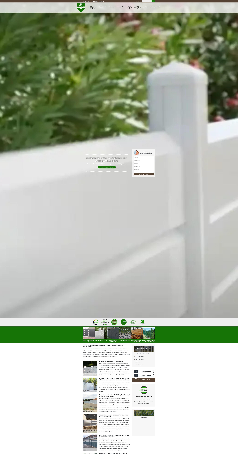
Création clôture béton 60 (137, 7)
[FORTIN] (81, 7)
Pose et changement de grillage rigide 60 (155, 7)
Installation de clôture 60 (111, 7)
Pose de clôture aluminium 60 (121, 7)
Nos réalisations (106, 167)
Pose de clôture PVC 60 (129, 7)
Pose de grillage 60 (145, 7)
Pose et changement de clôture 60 (92, 7)
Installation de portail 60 (102, 7)
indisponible (86, 1)
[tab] (119, 181)
